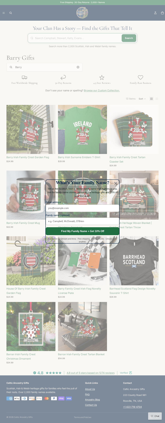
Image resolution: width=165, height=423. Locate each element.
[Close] (116, 183)
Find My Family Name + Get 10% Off (82, 231)
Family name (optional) (58, 215)
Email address (53, 202)
